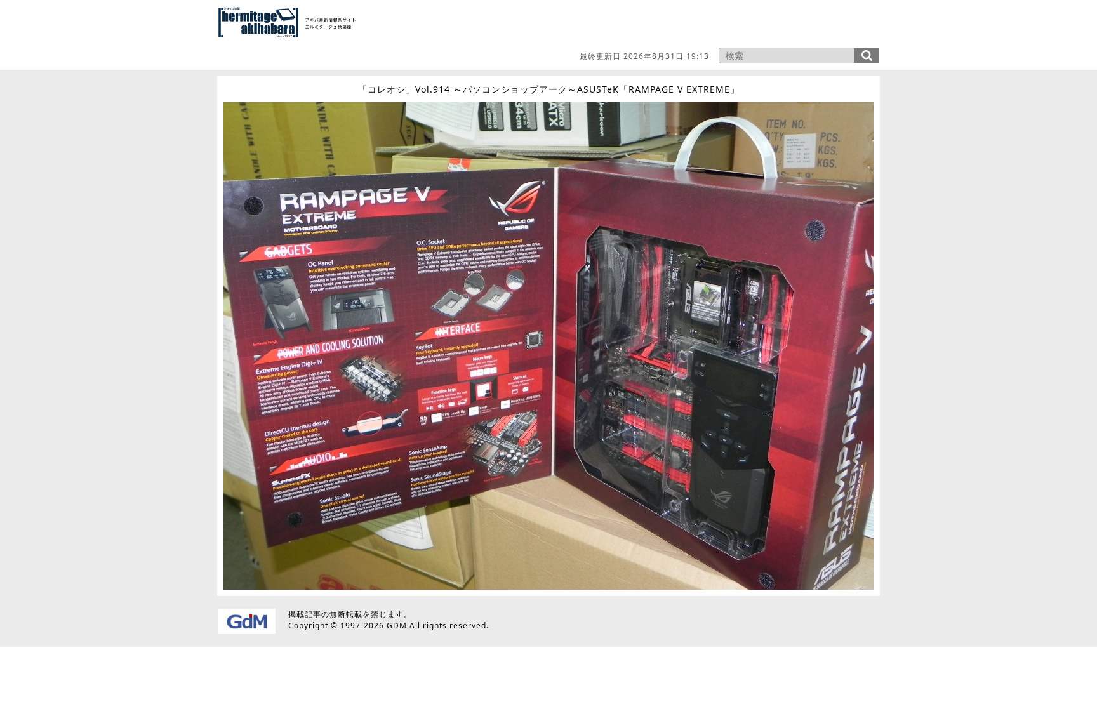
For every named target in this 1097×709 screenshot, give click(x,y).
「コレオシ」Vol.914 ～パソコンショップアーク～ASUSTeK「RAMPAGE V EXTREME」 (549, 89)
